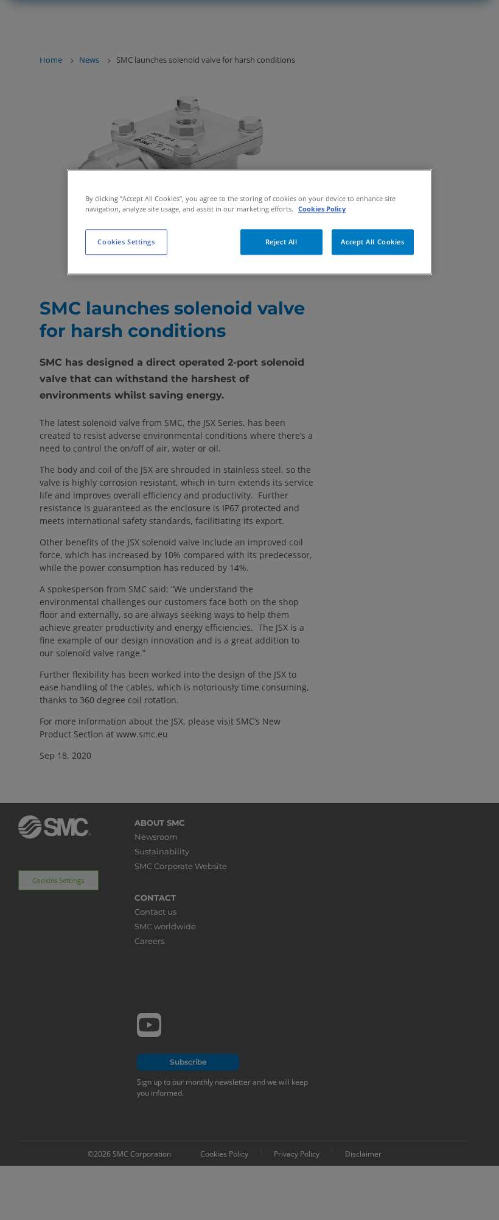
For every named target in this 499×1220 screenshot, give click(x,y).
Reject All (281, 242)
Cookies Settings (126, 242)
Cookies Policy (322, 209)
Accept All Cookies (372, 242)
